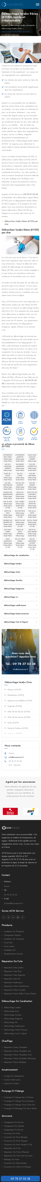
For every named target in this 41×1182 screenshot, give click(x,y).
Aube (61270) (13, 722)
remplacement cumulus (13, 953)
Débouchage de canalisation (17, 1001)
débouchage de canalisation (16, 555)
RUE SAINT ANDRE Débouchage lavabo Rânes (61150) (8, 532)
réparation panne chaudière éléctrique (20, 1058)
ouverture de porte (12, 1133)
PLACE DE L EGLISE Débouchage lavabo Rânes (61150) (8, 476)
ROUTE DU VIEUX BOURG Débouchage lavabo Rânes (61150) (32, 532)
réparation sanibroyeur (13, 982)
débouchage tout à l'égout (16, 622)
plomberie (7, 925)
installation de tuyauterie (14, 939)
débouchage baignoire (14, 588)
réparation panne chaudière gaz (17, 1051)
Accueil (4, 25)
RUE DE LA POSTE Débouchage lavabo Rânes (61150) (32, 514)
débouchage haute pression (16, 613)
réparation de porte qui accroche (18, 1155)
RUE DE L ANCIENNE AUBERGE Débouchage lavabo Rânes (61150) (8, 467)
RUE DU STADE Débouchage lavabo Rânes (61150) (32, 523)
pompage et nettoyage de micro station (20, 1108)
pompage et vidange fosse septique (19, 1101)
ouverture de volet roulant (15, 1163)
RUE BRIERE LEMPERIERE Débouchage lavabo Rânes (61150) (20, 467)
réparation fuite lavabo (13, 967)
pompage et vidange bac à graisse (18, 1097)
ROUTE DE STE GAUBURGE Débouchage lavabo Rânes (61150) (32, 495)
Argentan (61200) (15, 706)
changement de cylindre (14, 1126)
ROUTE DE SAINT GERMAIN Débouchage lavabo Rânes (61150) (20, 532)
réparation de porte (12, 1148)
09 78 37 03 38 (20, 1179)
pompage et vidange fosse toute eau (19, 1104)
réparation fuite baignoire (14, 975)
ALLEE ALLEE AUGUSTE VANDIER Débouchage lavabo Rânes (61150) (32, 457)
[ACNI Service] (12, 4)
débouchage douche (13, 580)
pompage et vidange (13, 1091)
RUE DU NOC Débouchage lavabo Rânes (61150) (8, 504)
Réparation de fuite (12, 961)
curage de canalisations (14, 1076)
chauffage (7, 1041)
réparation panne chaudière (15, 1047)
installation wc (10, 950)
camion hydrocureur (12, 1079)
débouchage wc (11, 597)
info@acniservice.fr (20, 669)
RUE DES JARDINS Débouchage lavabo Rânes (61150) (32, 486)
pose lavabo (9, 946)
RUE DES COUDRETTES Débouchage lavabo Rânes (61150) (32, 467)
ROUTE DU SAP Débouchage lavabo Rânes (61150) (20, 523)
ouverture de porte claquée (15, 1141)
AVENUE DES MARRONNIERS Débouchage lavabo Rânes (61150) (8, 495)
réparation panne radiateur (15, 1062)
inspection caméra (11, 1083)
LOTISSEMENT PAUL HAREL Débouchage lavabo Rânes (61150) (7, 457)
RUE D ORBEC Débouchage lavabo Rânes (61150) (19, 504)
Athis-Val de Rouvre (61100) (19, 711)
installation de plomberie (14, 931)
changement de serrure (14, 1122)
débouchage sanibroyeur (15, 605)
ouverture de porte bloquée (15, 1137)
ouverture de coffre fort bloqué (17, 1167)
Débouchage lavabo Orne (12, 28)
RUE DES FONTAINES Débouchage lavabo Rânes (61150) (32, 476)
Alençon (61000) (14, 689)
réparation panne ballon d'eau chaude (20, 993)
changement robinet (12, 935)
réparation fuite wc (12, 978)
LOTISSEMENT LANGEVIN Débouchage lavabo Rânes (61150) (19, 457)
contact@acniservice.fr (13, 903)
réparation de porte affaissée (16, 1152)
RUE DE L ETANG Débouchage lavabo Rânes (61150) (20, 476)
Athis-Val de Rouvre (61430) (19, 717)
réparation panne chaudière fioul (18, 1054)
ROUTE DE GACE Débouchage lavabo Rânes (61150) (8, 514)
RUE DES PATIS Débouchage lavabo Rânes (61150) (20, 514)
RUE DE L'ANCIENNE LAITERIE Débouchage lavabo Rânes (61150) (32, 542)
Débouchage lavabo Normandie (22, 25)
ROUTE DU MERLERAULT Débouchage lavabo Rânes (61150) (20, 495)
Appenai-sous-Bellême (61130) (20, 700)
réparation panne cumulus (15, 990)
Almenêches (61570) (16, 695)
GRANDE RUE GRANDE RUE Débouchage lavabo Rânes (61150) (7, 523)
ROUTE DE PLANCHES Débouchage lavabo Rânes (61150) (32, 504)
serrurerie (7, 1116)
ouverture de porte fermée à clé (18, 1144)
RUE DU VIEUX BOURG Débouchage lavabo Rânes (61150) (20, 542)
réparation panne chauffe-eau (16, 986)
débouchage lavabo (13, 563)
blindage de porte (11, 1159)
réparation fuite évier (13, 971)
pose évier (8, 942)
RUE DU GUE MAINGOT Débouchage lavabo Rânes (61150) (20, 486)
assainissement (10, 1069)
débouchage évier (12, 572)
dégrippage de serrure (13, 1129)
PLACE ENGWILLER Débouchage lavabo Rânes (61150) (8, 542)
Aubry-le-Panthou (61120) (18, 728)
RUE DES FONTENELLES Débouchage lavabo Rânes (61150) (7, 486)
